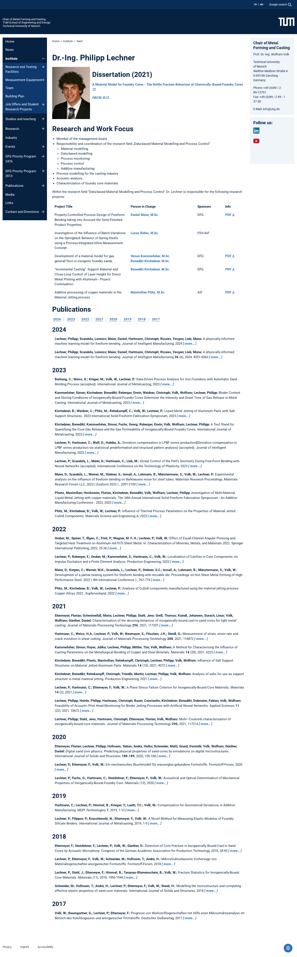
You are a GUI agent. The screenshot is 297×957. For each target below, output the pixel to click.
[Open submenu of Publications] (43, 185)
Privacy (7, 947)
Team (9, 88)
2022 (85, 319)
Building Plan (14, 96)
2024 (57, 319)
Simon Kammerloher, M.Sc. (150, 256)
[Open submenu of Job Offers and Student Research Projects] (43, 104)
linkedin (256, 130)
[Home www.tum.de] (286, 21)
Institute (11, 59)
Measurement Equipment (23, 80)
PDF (228, 215)
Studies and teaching (20, 119)
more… (190, 344)
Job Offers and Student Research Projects (22, 106)
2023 (71, 319)
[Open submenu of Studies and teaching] (43, 118)
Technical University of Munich (21, 26)
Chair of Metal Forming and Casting (24, 19)
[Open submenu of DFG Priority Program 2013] (43, 171)
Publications (14, 186)
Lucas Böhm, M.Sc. (145, 233)
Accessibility (45, 947)
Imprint (24, 947)
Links (9, 203)
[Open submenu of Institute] (43, 58)
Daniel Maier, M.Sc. (145, 215)
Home (9, 41)
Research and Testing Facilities (21, 69)
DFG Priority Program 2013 (20, 173)
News (9, 50)
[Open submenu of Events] (43, 146)
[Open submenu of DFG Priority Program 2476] (43, 156)
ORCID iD (99, 98)
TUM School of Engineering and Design (26, 22)
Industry (11, 138)
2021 (99, 319)
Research (12, 129)
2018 (142, 319)
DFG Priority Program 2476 (20, 158)
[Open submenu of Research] (43, 128)
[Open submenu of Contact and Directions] (43, 211)
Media (9, 195)
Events (10, 147)
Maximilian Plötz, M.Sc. (148, 292)
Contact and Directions (22, 212)
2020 (113, 319)
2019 (128, 319)
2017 (156, 319)
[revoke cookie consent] (288, 948)
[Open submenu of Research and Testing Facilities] (43, 67)
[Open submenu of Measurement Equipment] (43, 80)
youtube (256, 141)
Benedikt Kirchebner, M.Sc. (150, 261)
